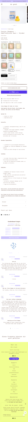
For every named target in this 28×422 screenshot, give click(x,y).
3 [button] (14, 328)
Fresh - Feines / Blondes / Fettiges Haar (4, 50)
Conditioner (12, 75)
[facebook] (13, 418)
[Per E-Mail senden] (7, 214)
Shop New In (14, 384)
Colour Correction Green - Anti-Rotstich (18, 60)
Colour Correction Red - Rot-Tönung (4, 70)
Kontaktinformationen (14, 372)
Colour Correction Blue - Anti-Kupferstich (11, 60)
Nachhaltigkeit (14, 389)
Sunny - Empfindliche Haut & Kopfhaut (18, 50)
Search (14, 365)
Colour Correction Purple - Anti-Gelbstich (4, 60)
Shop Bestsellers (14, 386)
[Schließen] (25, 404)
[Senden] (24, 415)
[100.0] (13, 245)
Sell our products (14, 393)
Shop (14, 382)
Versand (14, 370)
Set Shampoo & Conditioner (8, 79)
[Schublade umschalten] (1, 4)
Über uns (14, 387)
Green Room (3, 35)
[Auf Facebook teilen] (1, 214)
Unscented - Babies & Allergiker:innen (18, 70)
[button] (4, 28)
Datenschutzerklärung (14, 366)
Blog (14, 391)
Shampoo (4, 75)
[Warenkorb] (26, 4)
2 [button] (12, 328)
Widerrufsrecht (14, 376)
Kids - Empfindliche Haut (11, 70)
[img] (12, 256)
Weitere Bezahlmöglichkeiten (14, 95)
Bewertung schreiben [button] (14, 237)
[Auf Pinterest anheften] (5, 214)
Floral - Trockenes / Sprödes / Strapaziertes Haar (11, 50)
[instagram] (15, 418)
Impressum (14, 374)
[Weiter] (16, 25)
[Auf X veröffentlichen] (3, 214)
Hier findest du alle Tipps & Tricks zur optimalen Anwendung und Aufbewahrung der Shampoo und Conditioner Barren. (13, 196)
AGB (14, 368)
